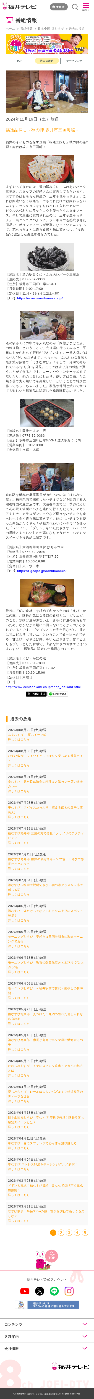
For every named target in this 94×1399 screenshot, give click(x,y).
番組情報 (26, 28)
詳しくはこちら (19, 739)
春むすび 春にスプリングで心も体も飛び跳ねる (42, 1143)
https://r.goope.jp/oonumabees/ (42, 571)
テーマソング (74, 60)
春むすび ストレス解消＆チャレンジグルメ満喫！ (43, 1164)
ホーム (10, 28)
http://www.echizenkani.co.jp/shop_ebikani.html (43, 687)
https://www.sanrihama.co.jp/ (40, 298)
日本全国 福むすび (51, 28)
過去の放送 (47, 60)
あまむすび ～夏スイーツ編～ (29, 734)
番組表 (60, 6)
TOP (19, 60)
